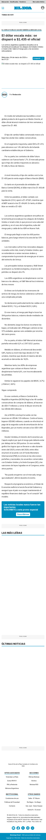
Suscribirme (23, 514)
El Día (13, 815)
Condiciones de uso (12, 798)
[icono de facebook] (18, 828)
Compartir (37, 58)
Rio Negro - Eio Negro (34, 802)
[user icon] (42, 9)
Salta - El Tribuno (34, 798)
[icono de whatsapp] (32, 828)
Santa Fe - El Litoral (34, 810)
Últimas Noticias (34, 777)
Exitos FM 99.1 (12, 781)
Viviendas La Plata (12, 777)
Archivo (34, 781)
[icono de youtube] (13, 828)
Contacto (12, 806)
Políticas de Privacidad (12, 802)
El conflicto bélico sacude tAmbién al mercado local (22, 30)
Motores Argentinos (12, 788)
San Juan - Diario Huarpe (34, 806)
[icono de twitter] (23, 828)
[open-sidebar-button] (3, 8)
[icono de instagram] (28, 828)
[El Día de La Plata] (23, 8)
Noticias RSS (34, 784)
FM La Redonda (12, 784)
